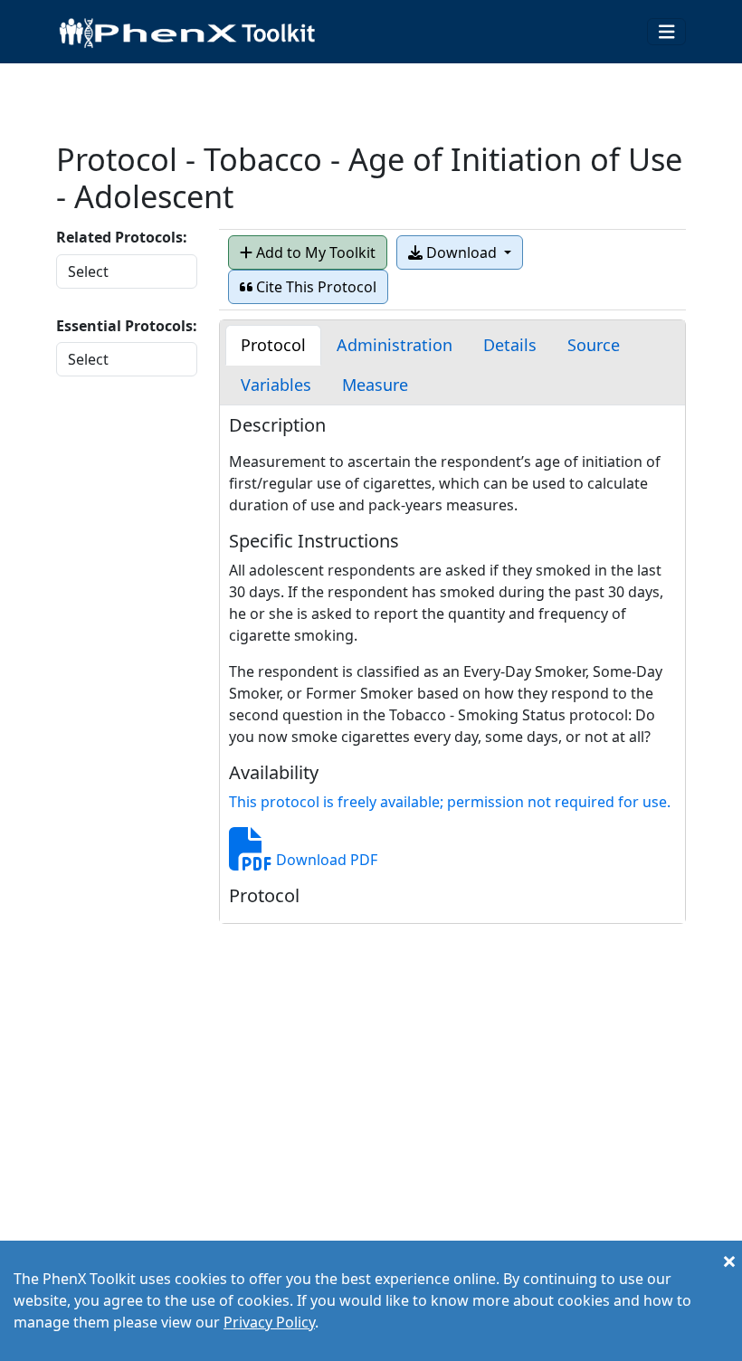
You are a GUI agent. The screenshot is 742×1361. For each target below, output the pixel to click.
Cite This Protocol (314, 287)
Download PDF (324, 860)
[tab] (273, 345)
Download (461, 252)
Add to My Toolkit (314, 252)
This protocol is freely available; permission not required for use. (450, 802)
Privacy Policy (269, 1322)
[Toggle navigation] (667, 32)
